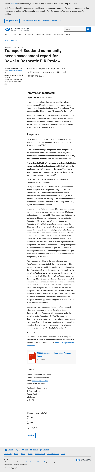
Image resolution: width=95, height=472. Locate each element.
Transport (19, 70)
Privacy (63, 454)
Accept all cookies (12, 21)
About (6, 34)
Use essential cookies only (31, 21)
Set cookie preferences (52, 21)
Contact (23, 454)
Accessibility (8, 454)
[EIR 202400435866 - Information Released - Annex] (32, 357)
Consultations (58, 34)
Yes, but (33, 428)
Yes (31, 417)
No (31, 423)
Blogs (68, 34)
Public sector (11, 70)
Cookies (30, 454)
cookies (14, 4)
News (20, 34)
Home (6, 40)
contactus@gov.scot (40, 381)
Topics (13, 34)
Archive (16, 454)
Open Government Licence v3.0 (36, 462)
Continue (31, 435)
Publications (29, 34)
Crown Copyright (40, 454)
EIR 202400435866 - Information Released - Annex (54, 354)
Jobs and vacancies (53, 454)
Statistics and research (43, 34)
